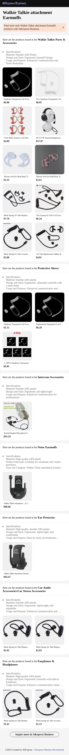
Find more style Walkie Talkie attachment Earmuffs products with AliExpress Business (30, 27)
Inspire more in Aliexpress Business (34, 734)
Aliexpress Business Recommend (49, 750)
